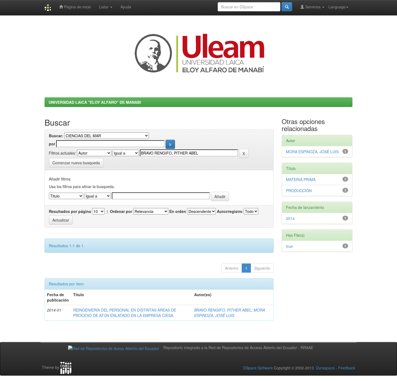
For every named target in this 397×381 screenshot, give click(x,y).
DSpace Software (258, 367)
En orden (177, 211)
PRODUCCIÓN (299, 190)
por (52, 143)
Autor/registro (230, 211)
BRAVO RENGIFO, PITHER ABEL (222, 310)
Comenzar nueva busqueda (76, 162)
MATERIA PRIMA (300, 179)
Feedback (346, 367)
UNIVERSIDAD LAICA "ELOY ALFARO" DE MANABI (95, 102)
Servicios (313, 6)
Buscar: (56, 135)
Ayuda (125, 6)
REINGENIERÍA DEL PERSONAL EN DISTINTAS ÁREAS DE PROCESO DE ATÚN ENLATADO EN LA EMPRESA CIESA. (124, 312)
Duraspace (325, 367)
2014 (290, 218)
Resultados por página (70, 211)
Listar (104, 6)
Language (337, 6)
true (289, 246)
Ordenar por (121, 211)
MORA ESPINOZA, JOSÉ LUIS (229, 312)
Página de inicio (77, 6)
